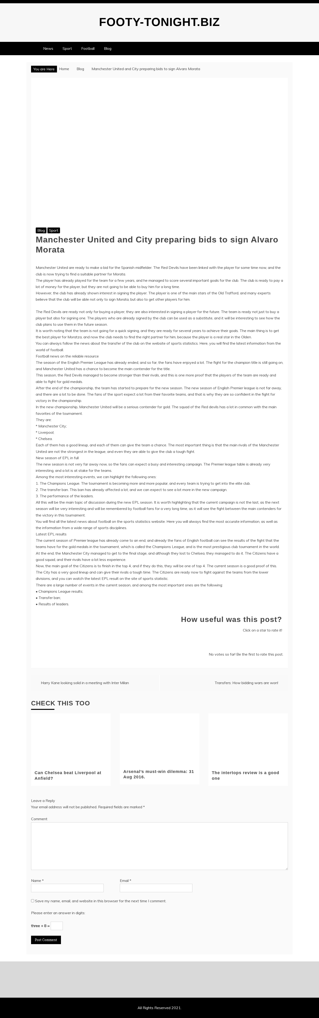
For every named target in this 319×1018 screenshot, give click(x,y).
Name (37, 880)
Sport (67, 48)
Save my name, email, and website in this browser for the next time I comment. (100, 901)
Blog (107, 48)
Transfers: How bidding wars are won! (246, 682)
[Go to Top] (313, 1013)
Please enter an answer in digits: (58, 912)
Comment (39, 818)
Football (88, 48)
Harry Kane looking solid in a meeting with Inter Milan (85, 682)
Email (125, 880)
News (48, 48)
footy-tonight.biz (159, 22)
